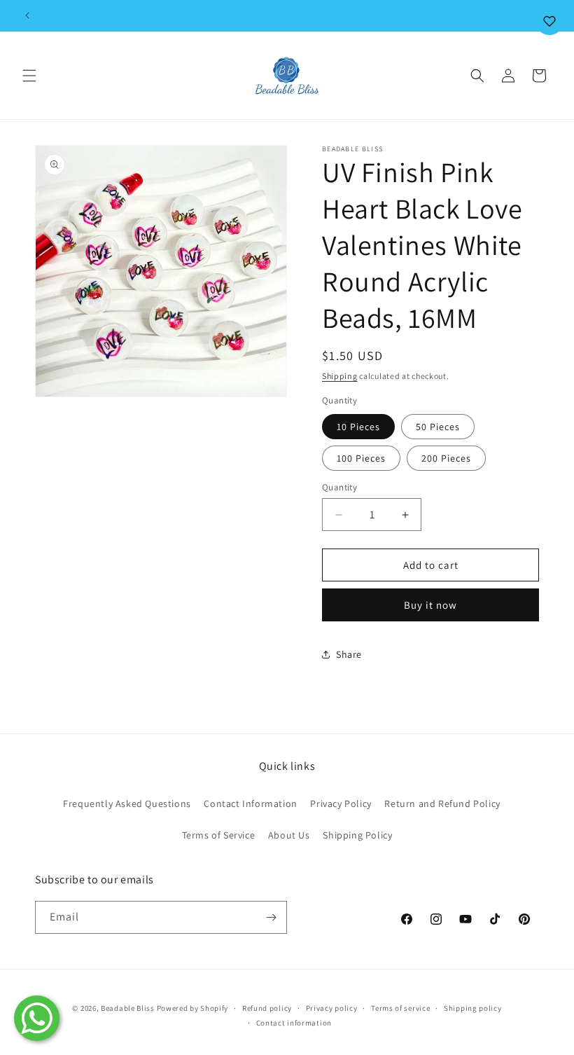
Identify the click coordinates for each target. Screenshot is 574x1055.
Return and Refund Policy (442, 803)
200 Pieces (446, 458)
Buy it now (430, 605)
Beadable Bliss (128, 1008)
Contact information (294, 1023)
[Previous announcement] (27, 15)
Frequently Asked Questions (127, 803)
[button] (29, 75)
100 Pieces (361, 458)
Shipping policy (473, 1008)
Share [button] (349, 654)
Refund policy (267, 1008)
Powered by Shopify (193, 1008)
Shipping (340, 376)
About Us (289, 835)
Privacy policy (332, 1008)
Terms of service (400, 1008)
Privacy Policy (340, 803)
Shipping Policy (357, 835)
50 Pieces (438, 426)
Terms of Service (218, 835)
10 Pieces (358, 426)
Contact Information (250, 803)
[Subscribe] (270, 917)
